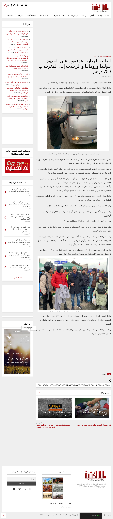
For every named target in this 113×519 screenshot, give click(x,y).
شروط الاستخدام (65, 507)
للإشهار (60, 503)
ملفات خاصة (9, 15)
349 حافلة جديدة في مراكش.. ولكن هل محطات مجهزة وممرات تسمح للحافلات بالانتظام (17, 42)
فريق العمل (52, 503)
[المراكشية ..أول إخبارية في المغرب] (99, 11)
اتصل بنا (68, 503)
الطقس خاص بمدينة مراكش (17, 369)
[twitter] (22, 5)
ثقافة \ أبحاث (31, 15)
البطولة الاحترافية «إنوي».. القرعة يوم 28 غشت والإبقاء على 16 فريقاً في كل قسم (16, 106)
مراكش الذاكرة (73, 15)
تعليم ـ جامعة (44, 15)
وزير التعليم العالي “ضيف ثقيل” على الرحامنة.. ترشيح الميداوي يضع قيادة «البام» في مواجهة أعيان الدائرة (17, 58)
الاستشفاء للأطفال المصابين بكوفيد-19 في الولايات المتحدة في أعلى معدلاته (93, 412)
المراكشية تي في (58, 15)
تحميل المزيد (17, 278)
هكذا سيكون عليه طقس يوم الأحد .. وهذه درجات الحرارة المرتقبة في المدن (17, 98)
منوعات (20, 15)
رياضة (84, 15)
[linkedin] (18, 5)
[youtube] (26, 5)
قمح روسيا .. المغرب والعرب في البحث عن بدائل (94, 425)
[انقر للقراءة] (55, 408)
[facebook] (11, 5)
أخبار (92, 15)
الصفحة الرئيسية (103, 15)
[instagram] (14, 5)
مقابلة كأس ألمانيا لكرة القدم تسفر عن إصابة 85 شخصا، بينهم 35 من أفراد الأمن (17, 90)
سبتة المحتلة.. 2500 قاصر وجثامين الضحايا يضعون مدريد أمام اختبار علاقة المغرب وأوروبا (17, 50)
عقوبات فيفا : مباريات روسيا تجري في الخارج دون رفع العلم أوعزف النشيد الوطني (53, 426)
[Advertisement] (73, 36)
